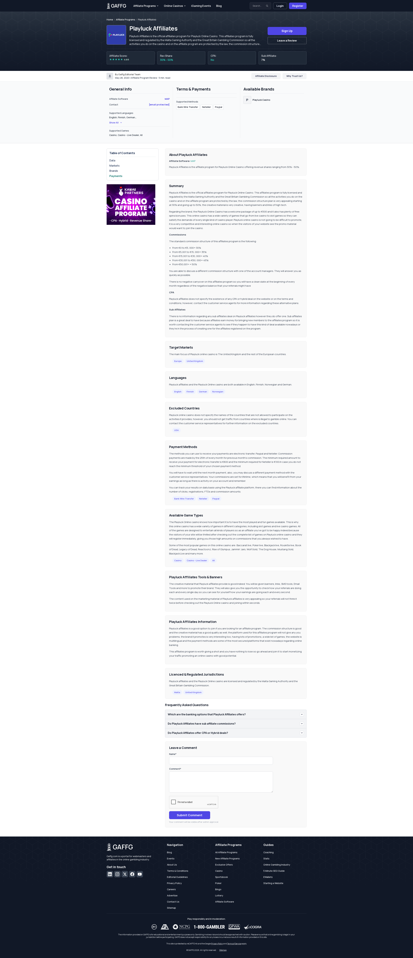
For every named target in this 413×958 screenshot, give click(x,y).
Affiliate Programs (144, 6)
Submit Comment (189, 815)
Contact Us (173, 901)
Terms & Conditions (177, 870)
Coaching (268, 852)
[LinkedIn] (110, 874)
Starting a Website (273, 883)
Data (112, 160)
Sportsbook (221, 877)
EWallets (268, 877)
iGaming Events (201, 6)
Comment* (175, 768)
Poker (218, 883)
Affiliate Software (224, 901)
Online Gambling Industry (276, 864)
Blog (219, 6)
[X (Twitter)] (125, 874)
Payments (115, 176)
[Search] (267, 6)
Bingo (218, 889)
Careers (171, 889)
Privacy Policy (174, 883)
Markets (114, 165)
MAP (167, 98)
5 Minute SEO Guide (274, 870)
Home (110, 19)
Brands (113, 170)
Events (170, 858)
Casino (178, 560)
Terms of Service (234, 943)
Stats (266, 858)
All (213, 560)
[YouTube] (139, 874)
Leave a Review (287, 40)
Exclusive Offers (224, 864)
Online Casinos (173, 6)
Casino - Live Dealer (197, 560)
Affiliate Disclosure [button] (266, 76)
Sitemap (171, 907)
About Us (172, 864)
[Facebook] (132, 874)
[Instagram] (117, 874)
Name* (172, 754)
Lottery (219, 895)
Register (297, 6)
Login (280, 6)
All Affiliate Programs (226, 852)
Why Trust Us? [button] (294, 76)
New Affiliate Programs (227, 858)
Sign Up (287, 31)
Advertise (172, 895)
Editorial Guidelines (177, 877)
